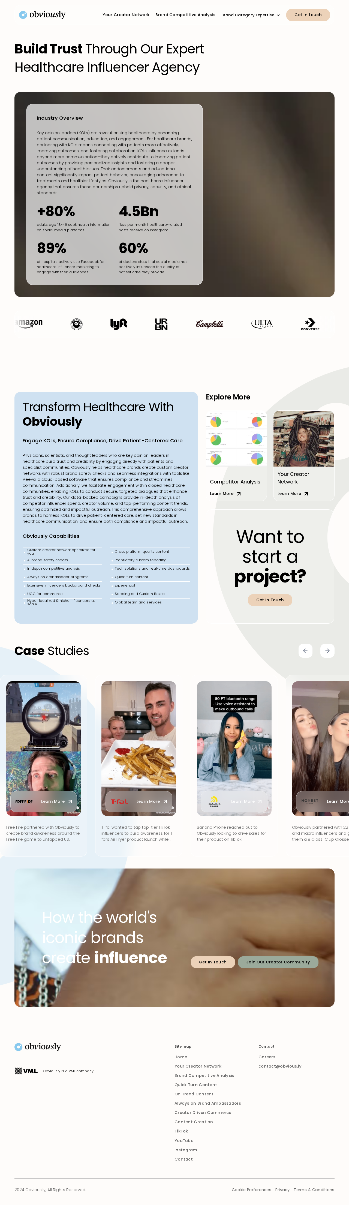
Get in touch (308, 14)
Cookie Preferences (251, 1189)
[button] (250, 13)
